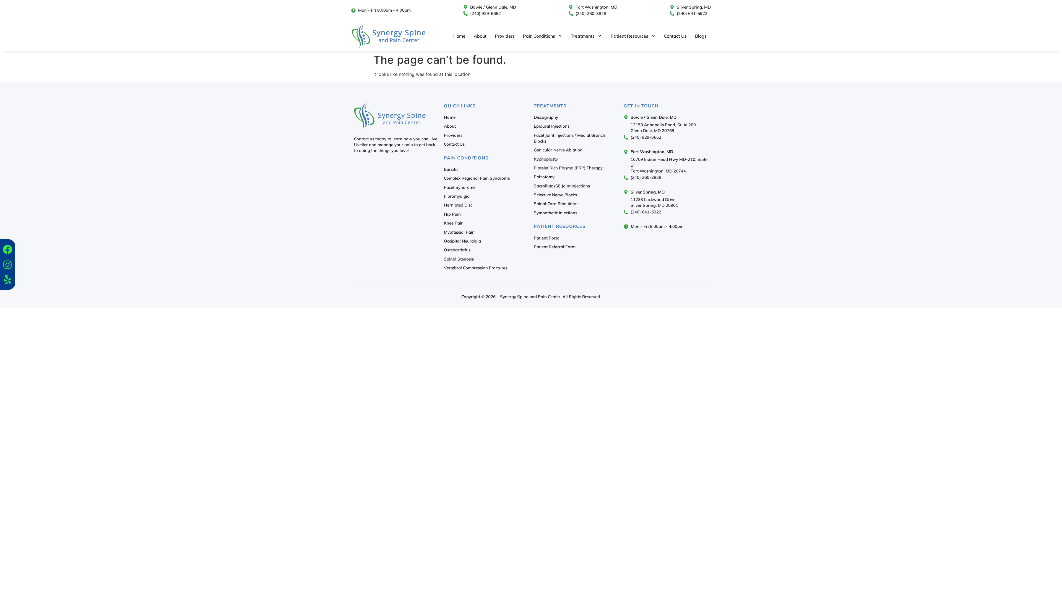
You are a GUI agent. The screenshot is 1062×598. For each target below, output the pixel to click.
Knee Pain (454, 223)
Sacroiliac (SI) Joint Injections (562, 186)
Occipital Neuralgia (462, 241)
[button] (543, 36)
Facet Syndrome (459, 187)
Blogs (701, 36)
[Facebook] (7, 249)
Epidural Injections (551, 126)
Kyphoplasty (546, 159)
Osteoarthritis (457, 249)
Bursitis (451, 169)
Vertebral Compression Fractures (475, 267)
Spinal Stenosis (459, 259)
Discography (546, 117)
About (480, 36)
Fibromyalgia (457, 196)
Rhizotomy (544, 176)
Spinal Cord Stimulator (556, 203)
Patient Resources (629, 36)
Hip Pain (452, 214)
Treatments (583, 36)
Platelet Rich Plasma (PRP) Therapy (568, 168)
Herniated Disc (458, 205)
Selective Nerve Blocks (555, 194)
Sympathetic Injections (555, 212)
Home (459, 36)
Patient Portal (547, 238)
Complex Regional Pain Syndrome (477, 178)
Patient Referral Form (555, 246)
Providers (505, 36)
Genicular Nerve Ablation (558, 150)
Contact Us (675, 36)
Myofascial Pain (459, 232)
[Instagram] (7, 264)
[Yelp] (7, 279)
